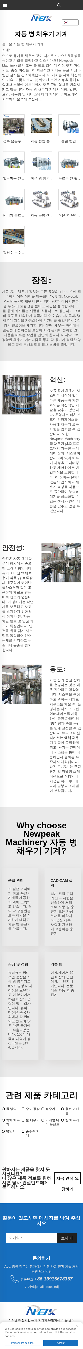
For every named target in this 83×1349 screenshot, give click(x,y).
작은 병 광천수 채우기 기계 (51, 178)
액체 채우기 (13, 1122)
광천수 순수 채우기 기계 (21, 253)
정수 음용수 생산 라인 (20, 141)
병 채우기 (72, 1120)
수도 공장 (32, 1109)
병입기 (11, 1131)
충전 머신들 (72, 1111)
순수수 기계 (32, 1133)
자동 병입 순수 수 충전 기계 (52, 141)
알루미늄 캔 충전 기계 (20, 178)
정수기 (50, 1109)
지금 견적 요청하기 (67, 1180)
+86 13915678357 (53, 1278)
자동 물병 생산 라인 (46, 215)
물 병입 (11, 1109)
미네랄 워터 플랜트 (52, 1122)
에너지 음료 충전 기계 (20, 215)
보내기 (67, 1238)
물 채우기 (32, 1120)
